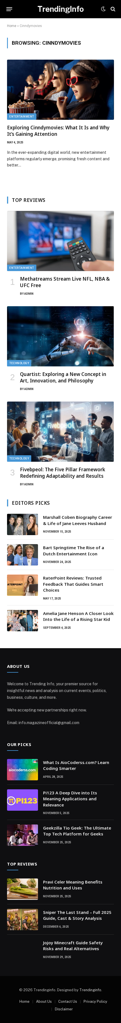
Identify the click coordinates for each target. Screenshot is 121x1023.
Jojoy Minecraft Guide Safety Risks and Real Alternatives (73, 945)
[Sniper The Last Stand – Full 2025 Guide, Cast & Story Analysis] (22, 919)
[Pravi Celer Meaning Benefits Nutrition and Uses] (22, 889)
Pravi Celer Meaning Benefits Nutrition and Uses (72, 885)
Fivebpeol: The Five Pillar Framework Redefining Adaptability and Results (62, 472)
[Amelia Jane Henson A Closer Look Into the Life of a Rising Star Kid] (22, 620)
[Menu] (9, 9)
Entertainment (21, 116)
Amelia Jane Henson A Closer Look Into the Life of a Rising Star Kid (78, 616)
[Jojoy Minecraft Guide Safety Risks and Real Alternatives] (22, 950)
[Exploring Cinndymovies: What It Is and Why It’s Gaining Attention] (60, 90)
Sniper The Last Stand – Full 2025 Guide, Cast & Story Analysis (77, 915)
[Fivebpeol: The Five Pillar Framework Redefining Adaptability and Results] (60, 432)
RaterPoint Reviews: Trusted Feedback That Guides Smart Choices (73, 584)
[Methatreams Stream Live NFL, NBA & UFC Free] (60, 241)
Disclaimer (64, 1009)
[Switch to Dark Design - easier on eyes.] (103, 9)
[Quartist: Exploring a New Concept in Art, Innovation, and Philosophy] (60, 336)
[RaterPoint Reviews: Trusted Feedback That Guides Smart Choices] (22, 585)
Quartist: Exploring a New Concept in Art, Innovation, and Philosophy (63, 377)
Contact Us (67, 1001)
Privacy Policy (95, 1001)
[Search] (112, 9)
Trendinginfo (90, 990)
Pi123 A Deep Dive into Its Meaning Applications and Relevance (70, 799)
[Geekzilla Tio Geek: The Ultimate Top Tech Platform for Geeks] (22, 835)
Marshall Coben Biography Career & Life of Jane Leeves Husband (77, 520)
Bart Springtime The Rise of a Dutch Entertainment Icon (73, 550)
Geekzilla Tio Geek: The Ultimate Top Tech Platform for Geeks (77, 831)
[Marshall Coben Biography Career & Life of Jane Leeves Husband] (22, 524)
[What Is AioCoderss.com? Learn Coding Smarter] (22, 769)
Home (11, 26)
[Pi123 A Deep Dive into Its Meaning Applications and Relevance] (22, 800)
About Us (44, 1001)
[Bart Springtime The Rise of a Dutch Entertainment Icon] (22, 554)
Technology (19, 363)
